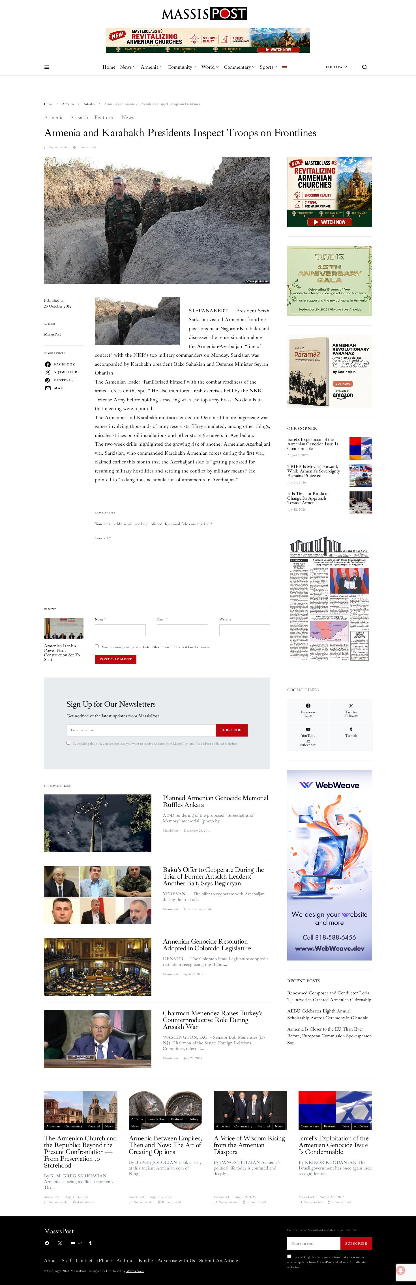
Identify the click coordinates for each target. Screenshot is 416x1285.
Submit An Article (218, 1260)
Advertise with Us (176, 1260)
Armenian (53, 1126)
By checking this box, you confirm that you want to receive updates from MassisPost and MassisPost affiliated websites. (154, 744)
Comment (103, 538)
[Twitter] (60, 1243)
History (193, 1119)
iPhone (104, 1260)
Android (125, 1260)
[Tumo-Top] (208, 40)
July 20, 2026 (296, 482)
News (126, 67)
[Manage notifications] (400, 1270)
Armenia (149, 67)
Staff (66, 1260)
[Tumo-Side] (329, 281)
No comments (57, 147)
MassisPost (52, 334)
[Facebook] (47, 1243)
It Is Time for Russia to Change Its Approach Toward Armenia (307, 498)
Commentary (237, 67)
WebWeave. (135, 1271)
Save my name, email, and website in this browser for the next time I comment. (156, 647)
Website (225, 619)
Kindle (145, 1260)
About (50, 1260)
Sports (266, 67)
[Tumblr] (90, 1243)
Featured (104, 117)
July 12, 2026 (296, 510)
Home (108, 67)
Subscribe (232, 730)
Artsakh (89, 104)
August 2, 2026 (297, 455)
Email (162, 619)
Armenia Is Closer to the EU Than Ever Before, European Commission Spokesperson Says (329, 1036)
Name (100, 619)
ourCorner (361, 1126)
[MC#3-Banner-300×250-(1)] (329, 192)
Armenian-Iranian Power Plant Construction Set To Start (62, 652)
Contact (84, 1260)
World (208, 67)
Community (180, 67)
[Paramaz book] (329, 371)
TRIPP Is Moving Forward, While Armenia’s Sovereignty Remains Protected (313, 471)
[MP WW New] (329, 865)
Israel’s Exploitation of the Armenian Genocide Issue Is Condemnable (312, 444)
